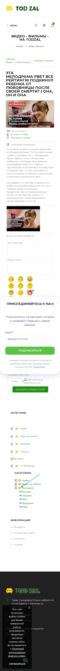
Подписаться (30, 350)
